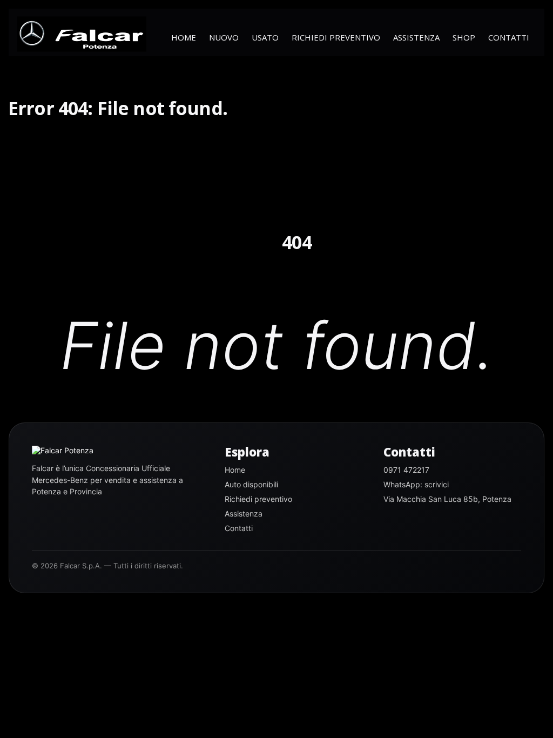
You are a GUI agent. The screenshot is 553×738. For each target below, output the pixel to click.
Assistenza (416, 37)
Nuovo (224, 37)
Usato (265, 37)
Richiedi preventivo (336, 37)
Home (183, 37)
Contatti (508, 37)
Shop (464, 37)
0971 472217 (406, 469)
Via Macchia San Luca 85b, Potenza (447, 499)
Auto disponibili (251, 484)
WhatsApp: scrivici (416, 484)
